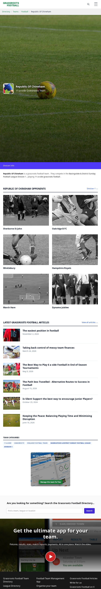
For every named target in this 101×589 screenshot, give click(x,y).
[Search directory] (88, 4)
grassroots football (52, 176)
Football (24, 11)
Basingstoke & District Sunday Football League (70, 443)
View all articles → (90, 322)
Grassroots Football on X (82, 586)
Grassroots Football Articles (83, 578)
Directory (6, 11)
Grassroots (19, 443)
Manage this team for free (50, 482)
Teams (16, 11)
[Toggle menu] (96, 4)
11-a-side (39, 176)
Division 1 (8, 447)
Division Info (8, 165)
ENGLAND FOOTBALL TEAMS (37, 443)
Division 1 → (92, 188)
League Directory (11, 585)
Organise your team (46, 585)
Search (89, 510)
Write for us (76, 582)
